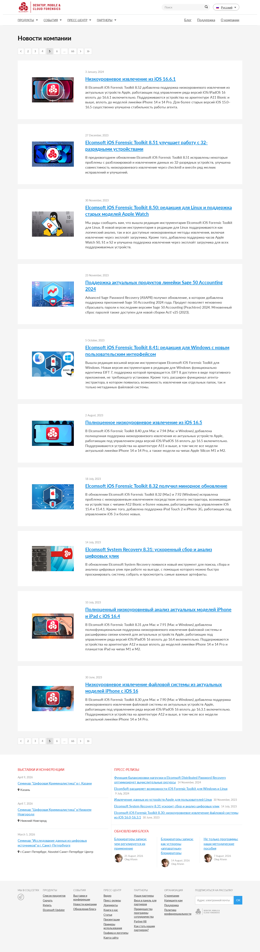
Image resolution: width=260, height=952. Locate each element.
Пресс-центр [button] (77, 20)
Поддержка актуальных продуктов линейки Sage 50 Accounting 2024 (154, 286)
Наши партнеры (144, 895)
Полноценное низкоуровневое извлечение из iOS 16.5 (143, 422)
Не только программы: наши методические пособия (221, 843)
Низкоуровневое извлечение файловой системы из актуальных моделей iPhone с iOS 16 (153, 688)
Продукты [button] (26, 20)
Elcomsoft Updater (54, 910)
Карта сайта (111, 937)
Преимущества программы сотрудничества (144, 912)
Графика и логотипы (116, 932)
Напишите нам (173, 900)
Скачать (48, 900)
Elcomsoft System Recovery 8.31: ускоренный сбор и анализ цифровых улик (148, 553)
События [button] (51, 20)
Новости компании (85, 904)
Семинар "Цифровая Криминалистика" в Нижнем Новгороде (54, 812)
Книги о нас (111, 910)
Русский (226, 7)
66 (72, 51)
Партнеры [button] (104, 20)
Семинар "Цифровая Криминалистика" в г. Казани (55, 783)
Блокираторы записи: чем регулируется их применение (130, 843)
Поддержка (206, 20)
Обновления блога (84, 909)
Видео (107, 895)
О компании (230, 20)
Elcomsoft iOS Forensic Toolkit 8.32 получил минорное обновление (156, 486)
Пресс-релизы (112, 900)
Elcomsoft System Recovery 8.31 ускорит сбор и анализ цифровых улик (166, 806)
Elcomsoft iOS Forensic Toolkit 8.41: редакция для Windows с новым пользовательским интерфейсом (157, 351)
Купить (47, 905)
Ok (238, 900)
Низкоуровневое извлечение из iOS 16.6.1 (130, 79)
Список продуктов (54, 895)
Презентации (112, 919)
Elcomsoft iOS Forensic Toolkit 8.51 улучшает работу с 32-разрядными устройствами (146, 146)
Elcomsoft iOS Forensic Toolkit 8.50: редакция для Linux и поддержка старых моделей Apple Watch (158, 211)
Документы (111, 905)
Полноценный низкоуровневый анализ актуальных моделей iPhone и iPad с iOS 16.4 (158, 613)
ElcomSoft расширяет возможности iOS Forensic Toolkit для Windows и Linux (170, 789)
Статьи (108, 914)
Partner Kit (140, 921)
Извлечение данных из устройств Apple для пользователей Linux (163, 800)
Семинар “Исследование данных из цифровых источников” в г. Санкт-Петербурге (52, 843)
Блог (187, 20)
